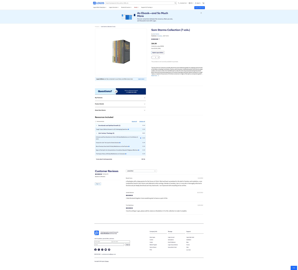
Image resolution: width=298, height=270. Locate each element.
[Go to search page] (175, 3)
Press (151, 249)
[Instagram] (102, 250)
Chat (293, 268)
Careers (151, 242)
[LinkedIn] (109, 250)
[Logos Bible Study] (98, 3)
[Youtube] (106, 250)
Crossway (159, 35)
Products (97, 26)
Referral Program (153, 244)
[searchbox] (141, 3)
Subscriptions (171, 239)
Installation (188, 239)
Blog (187, 242)
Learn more (141, 79)
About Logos (152, 237)
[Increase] (158, 57)
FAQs (187, 247)
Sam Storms (156, 34)
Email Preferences (171, 242)
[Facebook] (95, 250)
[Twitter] (99, 250)
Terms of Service (153, 247)
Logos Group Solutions (173, 244)
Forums (188, 244)
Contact (151, 239)
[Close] (201, 13)
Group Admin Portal (172, 247)
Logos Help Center (190, 237)
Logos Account (171, 237)
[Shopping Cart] (203, 3)
